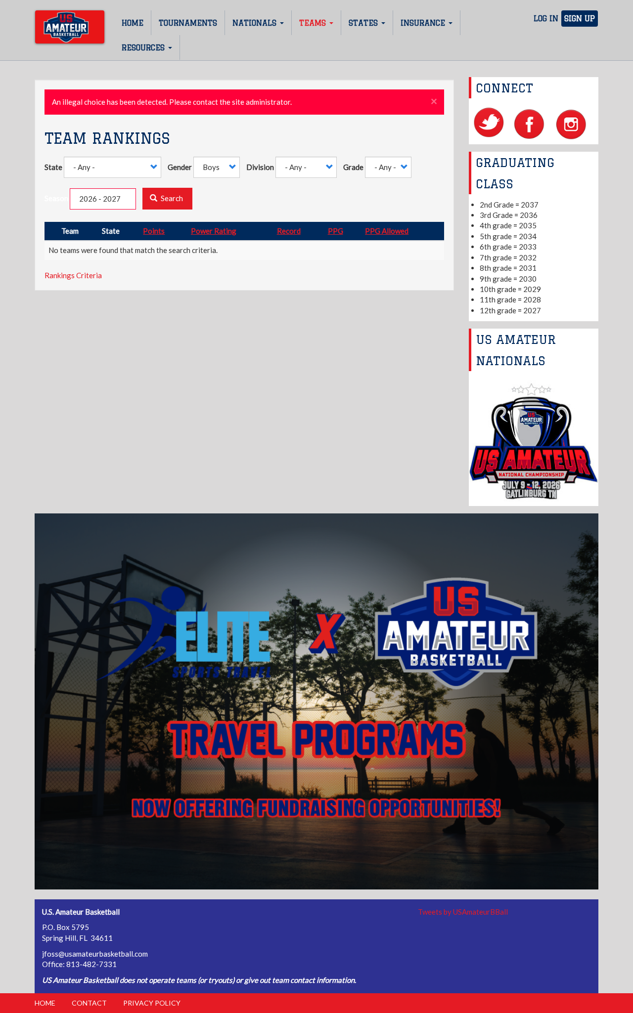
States (364, 23)
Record (289, 230)
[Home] (69, 26)
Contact (89, 1003)
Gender (180, 167)
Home (132, 23)
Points (154, 230)
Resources (144, 47)
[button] (434, 101)
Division (260, 167)
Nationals (255, 23)
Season (56, 198)
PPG (335, 230)
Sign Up (579, 18)
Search (171, 198)
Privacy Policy (152, 1003)
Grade (353, 167)
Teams (313, 23)
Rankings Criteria (73, 275)
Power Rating (213, 230)
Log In (546, 18)
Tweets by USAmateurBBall (463, 911)
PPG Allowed (386, 230)
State (53, 167)
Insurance (424, 23)
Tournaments (188, 23)
